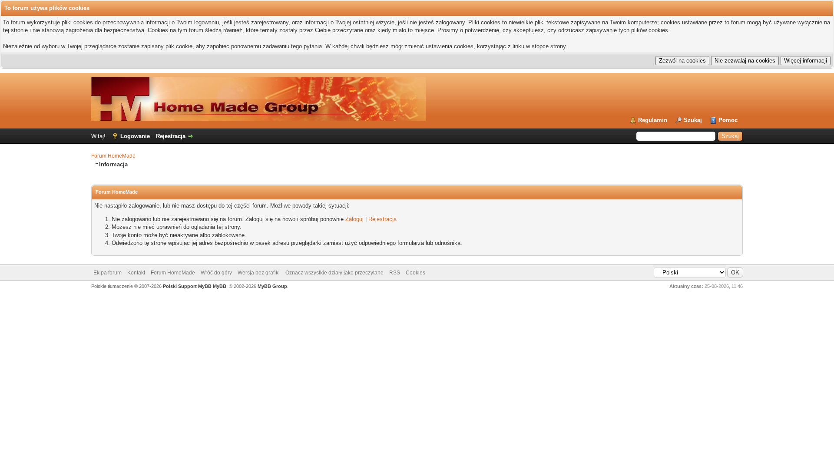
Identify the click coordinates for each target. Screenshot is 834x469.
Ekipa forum (107, 273)
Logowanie (135, 136)
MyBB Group (272, 286)
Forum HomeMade (113, 156)
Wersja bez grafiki (259, 273)
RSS (394, 273)
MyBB (219, 286)
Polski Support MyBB (187, 286)
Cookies (415, 273)
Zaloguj (354, 219)
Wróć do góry (216, 273)
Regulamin (652, 120)
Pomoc (728, 120)
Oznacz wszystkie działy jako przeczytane (334, 273)
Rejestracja (170, 136)
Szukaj (693, 120)
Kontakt (136, 273)
